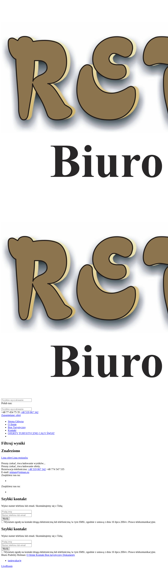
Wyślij (5, 518)
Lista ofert (6, 457)
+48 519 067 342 (29, 412)
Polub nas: (6, 403)
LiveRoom (6, 566)
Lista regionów (20, 457)
